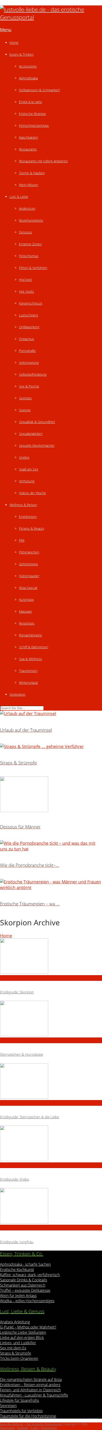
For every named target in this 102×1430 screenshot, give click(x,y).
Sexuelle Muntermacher (37, 445)
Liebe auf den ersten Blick (22, 1337)
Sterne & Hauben (32, 173)
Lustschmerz (28, 315)
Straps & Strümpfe (15, 1353)
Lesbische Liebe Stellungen (23, 1332)
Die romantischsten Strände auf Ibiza (31, 1379)
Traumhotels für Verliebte (21, 1410)
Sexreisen (8, 1405)
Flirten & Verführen (33, 267)
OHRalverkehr (29, 327)
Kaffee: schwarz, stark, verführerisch (30, 1274)
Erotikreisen (28, 516)
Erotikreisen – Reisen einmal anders (30, 1384)
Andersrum (27, 208)
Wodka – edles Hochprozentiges (27, 1300)
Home (14, 42)
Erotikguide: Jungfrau (16, 1241)
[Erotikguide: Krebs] (51, 1144)
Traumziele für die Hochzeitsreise (28, 1416)
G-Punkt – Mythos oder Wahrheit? (28, 1327)
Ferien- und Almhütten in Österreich (30, 1390)
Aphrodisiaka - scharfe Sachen (25, 1264)
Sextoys (25, 410)
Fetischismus (28, 256)
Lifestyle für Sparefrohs (19, 1400)
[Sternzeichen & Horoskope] (51, 1019)
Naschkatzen (28, 137)
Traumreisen (28, 670)
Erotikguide (11, 1103)
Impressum (7, 1428)
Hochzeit (25, 279)
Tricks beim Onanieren (19, 1358)
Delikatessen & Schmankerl (39, 90)
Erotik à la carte (30, 102)
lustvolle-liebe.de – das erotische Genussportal (31, 1424)
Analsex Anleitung (15, 1322)
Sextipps (25, 398)
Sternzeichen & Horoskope (21, 1054)
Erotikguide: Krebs (14, 1179)
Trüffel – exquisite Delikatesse (25, 1290)
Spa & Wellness (30, 659)
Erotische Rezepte (32, 113)
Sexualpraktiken (30, 433)
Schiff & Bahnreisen (33, 647)
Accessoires (28, 66)
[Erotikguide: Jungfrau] (51, 1206)
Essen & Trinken (21, 54)
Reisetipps (26, 623)
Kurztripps (26, 599)
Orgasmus (26, 339)
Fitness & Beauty (31, 528)
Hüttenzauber (29, 576)
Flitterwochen (29, 552)
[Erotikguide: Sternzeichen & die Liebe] (51, 1081)
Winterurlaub (28, 682)
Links (34, 1428)
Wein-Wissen (28, 185)
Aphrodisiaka (28, 78)
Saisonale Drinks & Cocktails (23, 1280)
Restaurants (28, 149)
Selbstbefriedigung (32, 374)
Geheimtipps (28, 564)
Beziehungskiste (31, 220)
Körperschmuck (30, 303)
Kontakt (22, 1428)
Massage (25, 611)
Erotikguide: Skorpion (17, 992)
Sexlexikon (17, 694)
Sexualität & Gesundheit (37, 422)
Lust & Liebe (18, 196)
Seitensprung (29, 362)
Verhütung (26, 481)
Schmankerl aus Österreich (22, 1285)
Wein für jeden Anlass (18, 1295)
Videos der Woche (32, 493)
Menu (5, 29)
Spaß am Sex (28, 469)
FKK (21, 540)
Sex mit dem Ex (13, 1348)
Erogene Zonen (30, 244)
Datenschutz (49, 1428)
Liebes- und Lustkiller (18, 1342)
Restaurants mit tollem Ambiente (43, 161)
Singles (24, 457)
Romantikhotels (30, 635)
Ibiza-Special (28, 587)
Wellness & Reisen (23, 505)
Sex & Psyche (29, 386)
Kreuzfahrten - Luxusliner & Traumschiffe (34, 1395)
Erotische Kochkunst (17, 1269)
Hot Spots (26, 291)
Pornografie (27, 350)
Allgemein (10, 978)
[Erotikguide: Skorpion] (51, 956)
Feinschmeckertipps (34, 125)
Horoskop (9, 1040)
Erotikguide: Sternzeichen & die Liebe (29, 1117)
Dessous (25, 232)
